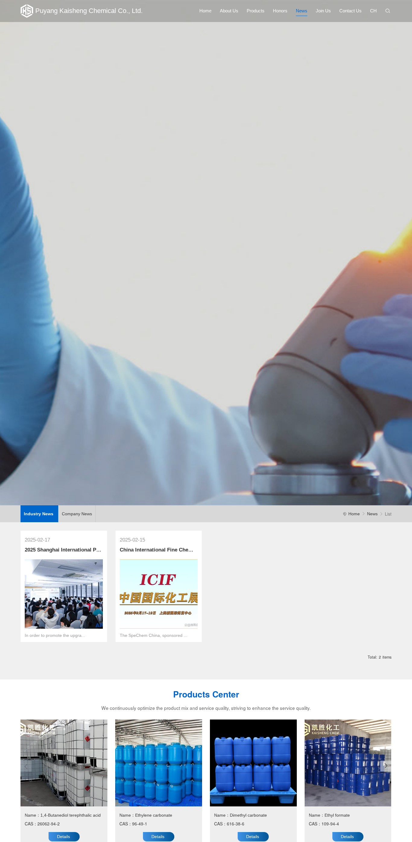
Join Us (323, 10)
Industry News (39, 513)
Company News (77, 513)
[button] (385, 766)
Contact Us (350, 10)
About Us (229, 10)
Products (256, 10)
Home (205, 10)
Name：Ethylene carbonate (145, 815)
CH (373, 10)
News (301, 10)
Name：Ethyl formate (329, 815)
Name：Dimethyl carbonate (240, 815)
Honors (280, 10)
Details (63, 836)
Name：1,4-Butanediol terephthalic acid (63, 815)
